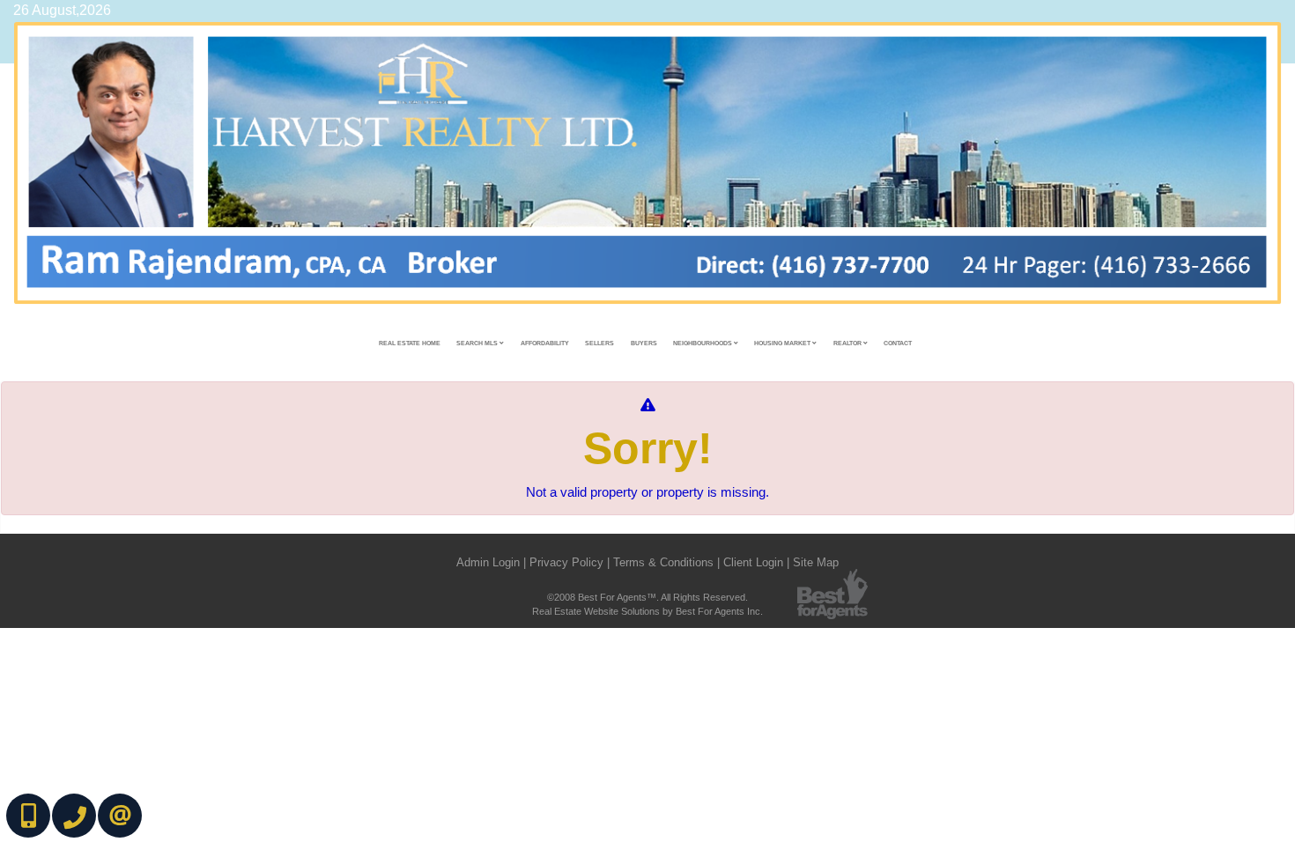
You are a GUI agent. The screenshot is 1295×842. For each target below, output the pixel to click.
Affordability (545, 343)
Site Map (816, 562)
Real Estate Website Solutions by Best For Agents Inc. (647, 611)
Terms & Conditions (663, 562)
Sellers (599, 343)
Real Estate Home (409, 343)
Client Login (753, 562)
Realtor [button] (848, 343)
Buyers (644, 343)
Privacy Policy (566, 562)
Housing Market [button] (783, 343)
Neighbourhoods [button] (703, 343)
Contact (898, 343)
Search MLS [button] (478, 343)
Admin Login (488, 562)
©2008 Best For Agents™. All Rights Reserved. (647, 597)
